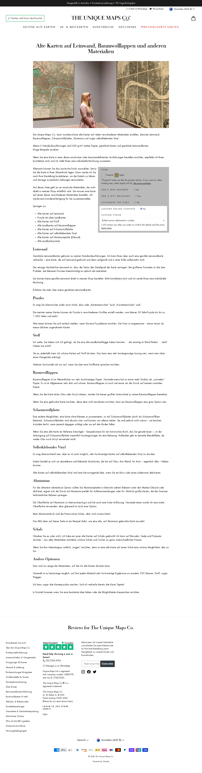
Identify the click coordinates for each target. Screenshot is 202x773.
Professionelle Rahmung (16, 653)
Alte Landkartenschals (48, 241)
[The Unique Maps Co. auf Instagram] (83, 672)
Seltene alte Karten (39, 27)
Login (45, 714)
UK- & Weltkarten (74, 27)
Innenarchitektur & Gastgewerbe (21, 658)
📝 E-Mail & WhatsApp (136, 9)
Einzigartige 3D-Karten (16, 662)
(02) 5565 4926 (53, 660)
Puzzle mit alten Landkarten (51, 218)
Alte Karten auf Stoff (48, 221)
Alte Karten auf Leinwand (50, 214)
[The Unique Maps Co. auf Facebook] (89, 672)
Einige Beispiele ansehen (46, 150)
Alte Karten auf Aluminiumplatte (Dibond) (58, 237)
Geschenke (127, 27)
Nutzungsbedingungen (16, 731)
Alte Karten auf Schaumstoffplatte (55, 229)
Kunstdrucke (103, 27)
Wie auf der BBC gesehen (18, 721)
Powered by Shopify (101, 761)
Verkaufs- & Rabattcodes (17, 702)
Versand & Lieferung (15, 667)
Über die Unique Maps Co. (18, 648)
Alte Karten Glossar (15, 716)
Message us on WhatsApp (58, 666)
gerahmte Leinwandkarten (77, 290)
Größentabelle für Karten (17, 677)
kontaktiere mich (41, 161)
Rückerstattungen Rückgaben (19, 672)
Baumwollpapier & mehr (17, 697)
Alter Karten (11, 687)
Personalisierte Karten (160, 27)
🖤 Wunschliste (156, 9)
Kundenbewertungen (15, 707)
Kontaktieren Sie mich (16, 643)
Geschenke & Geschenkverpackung (22, 711)
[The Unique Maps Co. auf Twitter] (94, 672)
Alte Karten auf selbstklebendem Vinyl (57, 233)
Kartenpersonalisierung (16, 682)
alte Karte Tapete (115, 584)
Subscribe (107, 664)
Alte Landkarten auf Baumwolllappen (56, 225)
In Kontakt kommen (43, 592)
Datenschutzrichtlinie (15, 726)
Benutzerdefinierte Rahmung (19, 692)
